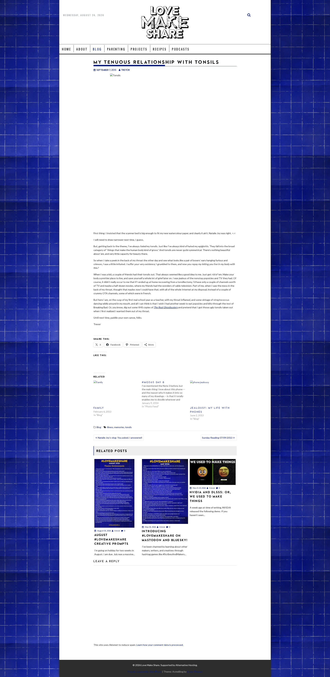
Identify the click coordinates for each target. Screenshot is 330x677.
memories (119, 427)
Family (99, 407)
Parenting (116, 49)
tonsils (128, 427)
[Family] (116, 393)
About (81, 49)
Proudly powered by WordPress (144, 671)
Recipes (160, 49)
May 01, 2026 (150, 527)
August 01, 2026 (104, 531)
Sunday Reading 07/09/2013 (217, 437)
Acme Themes (195, 671)
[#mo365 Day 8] (166, 394)
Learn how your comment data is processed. (159, 644)
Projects (139, 49)
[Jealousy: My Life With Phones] (212, 393)
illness (110, 427)
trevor (125, 69)
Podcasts (181, 49)
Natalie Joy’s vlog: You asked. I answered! (120, 437)
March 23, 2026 (199, 488)
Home (66, 49)
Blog (97, 49)
